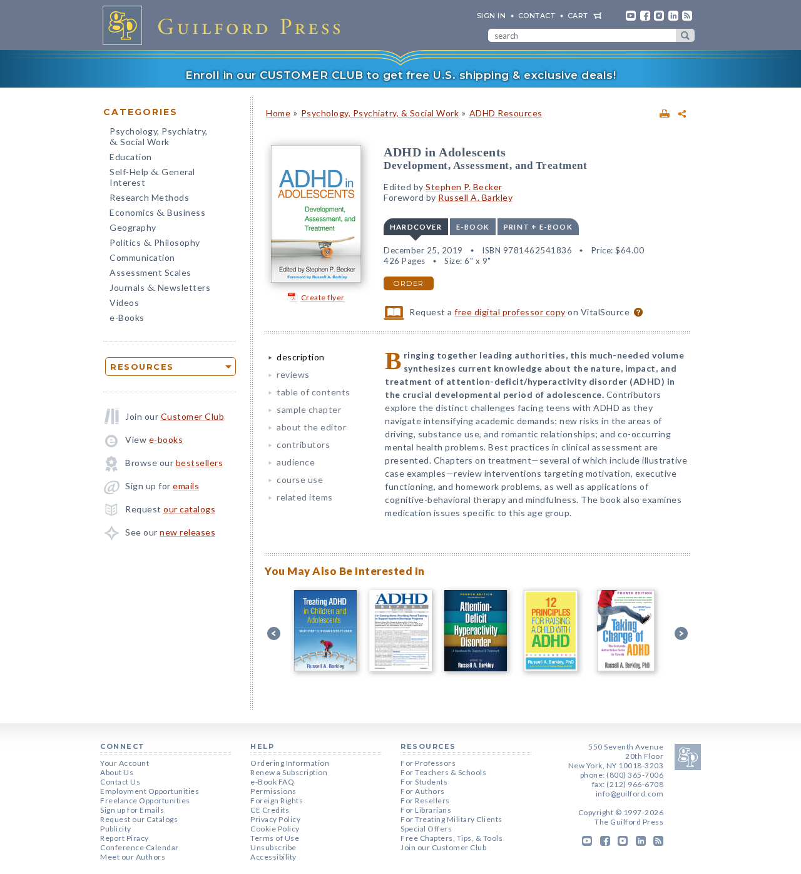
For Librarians (425, 810)
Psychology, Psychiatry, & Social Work (380, 113)
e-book (472, 227)
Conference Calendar (139, 847)
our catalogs (189, 509)
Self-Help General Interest (152, 177)
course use (300, 479)
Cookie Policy (275, 828)
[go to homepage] (225, 25)
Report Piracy (124, 838)
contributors (303, 444)
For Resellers (425, 800)
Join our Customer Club (443, 847)
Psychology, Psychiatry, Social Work (159, 138)
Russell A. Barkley (475, 197)
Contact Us (120, 781)
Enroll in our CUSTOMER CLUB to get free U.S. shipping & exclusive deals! (400, 75)
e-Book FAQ (272, 781)
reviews (293, 374)
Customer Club (193, 416)
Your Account (124, 763)
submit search (685, 35)
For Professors (428, 763)
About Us (116, 772)
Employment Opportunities (149, 791)
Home (278, 113)
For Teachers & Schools (443, 772)
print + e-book (538, 227)
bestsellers (199, 462)
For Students (423, 781)
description (301, 357)
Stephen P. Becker (464, 186)
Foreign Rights (276, 800)
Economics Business (157, 213)
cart (578, 15)
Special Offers (426, 828)
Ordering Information (289, 763)
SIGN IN (491, 15)
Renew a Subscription (288, 772)
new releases (187, 532)
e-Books (127, 317)
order (409, 283)
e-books (166, 439)
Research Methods (149, 197)
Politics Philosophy (155, 243)
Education (131, 156)
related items (305, 497)
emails (186, 485)
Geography (133, 227)
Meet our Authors (132, 856)
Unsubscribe (273, 847)
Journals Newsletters (160, 288)
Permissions (273, 791)
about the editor (311, 427)
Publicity (115, 828)
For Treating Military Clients (451, 819)
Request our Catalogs (139, 819)
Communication (142, 257)
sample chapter (309, 409)
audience (296, 462)
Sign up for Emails (132, 810)
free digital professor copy (510, 312)
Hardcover (416, 227)
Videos (124, 302)
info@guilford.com (630, 793)
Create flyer (323, 297)
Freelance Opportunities (145, 800)
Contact (537, 15)
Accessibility (273, 856)
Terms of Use (274, 838)
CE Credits (269, 810)
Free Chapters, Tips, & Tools (451, 838)
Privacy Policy (275, 819)
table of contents (313, 392)
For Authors (422, 791)
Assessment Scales (150, 272)
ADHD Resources (506, 113)
